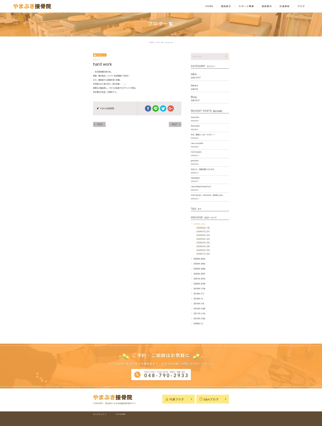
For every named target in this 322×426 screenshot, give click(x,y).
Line (155, 108)
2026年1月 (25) (203, 254)
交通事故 (284, 6)
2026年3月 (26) (203, 246)
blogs (99, 55)
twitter (163, 108)
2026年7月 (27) (203, 231)
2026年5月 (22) (203, 239)
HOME (209, 6)
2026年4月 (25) (203, 243)
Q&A (196, 76)
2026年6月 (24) (203, 235)
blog (195, 98)
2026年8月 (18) (203, 228)
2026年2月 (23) (203, 250)
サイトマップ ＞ (100, 414)
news (194, 87)
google (171, 108)
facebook (148, 108)
